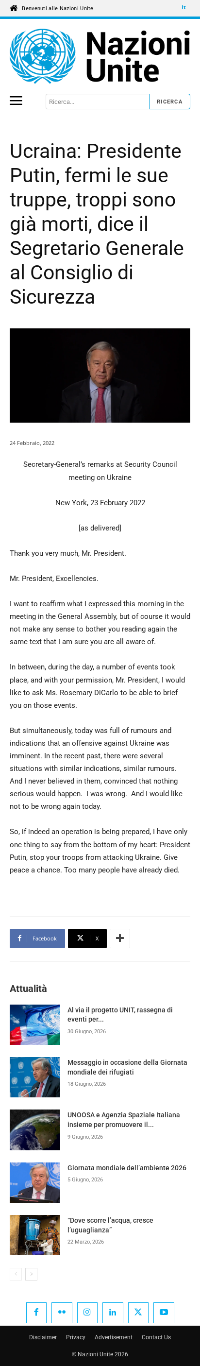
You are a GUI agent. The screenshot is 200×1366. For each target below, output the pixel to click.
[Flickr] (61, 1312)
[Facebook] (36, 1312)
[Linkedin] (112, 1312)
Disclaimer (43, 1337)
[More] (120, 938)
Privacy (75, 1337)
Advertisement (114, 1337)
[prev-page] (16, 1274)
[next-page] (31, 1274)
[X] (138, 1312)
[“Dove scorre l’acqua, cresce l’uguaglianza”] (35, 1235)
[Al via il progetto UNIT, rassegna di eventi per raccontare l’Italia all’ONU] (35, 1025)
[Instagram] (87, 1312)
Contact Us (156, 1337)
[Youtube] (163, 1312)
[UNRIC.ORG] (100, 56)
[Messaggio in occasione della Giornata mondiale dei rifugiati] (35, 1077)
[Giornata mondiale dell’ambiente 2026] (35, 1182)
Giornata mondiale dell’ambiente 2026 (126, 1168)
